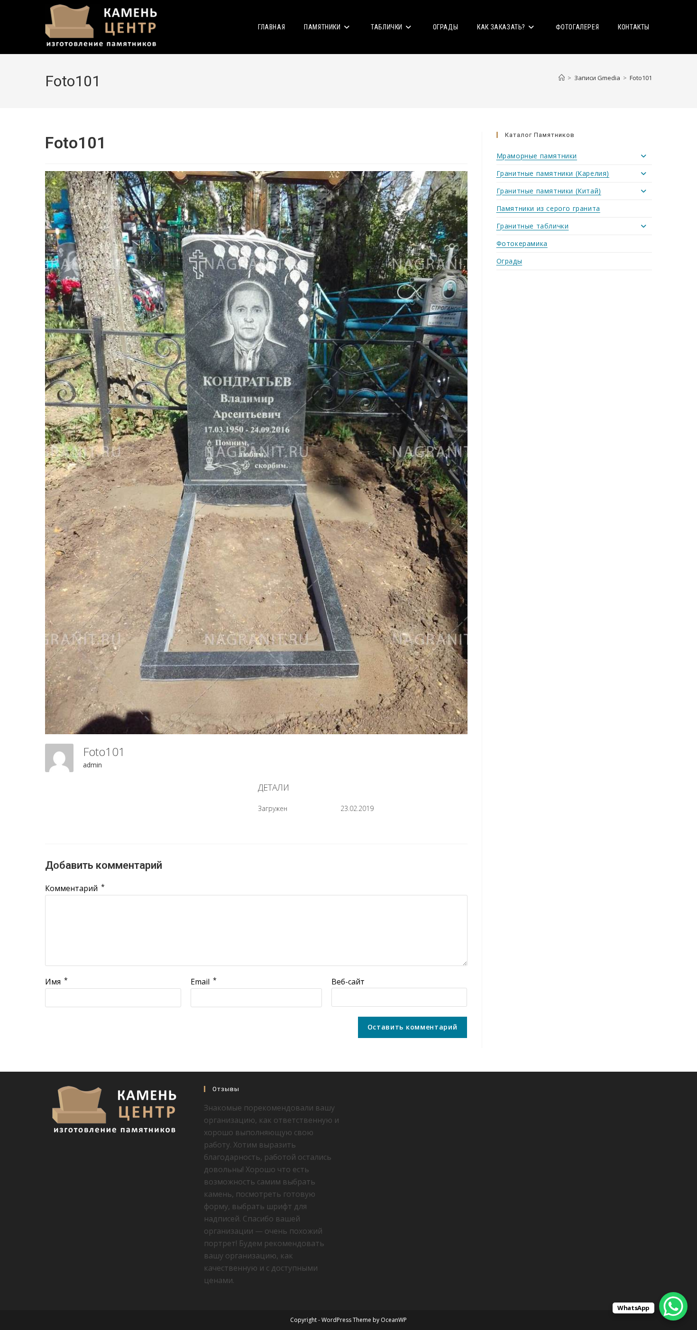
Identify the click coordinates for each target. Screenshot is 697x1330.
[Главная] (562, 77)
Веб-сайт (348, 981)
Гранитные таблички (532, 225)
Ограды (509, 260)
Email (204, 981)
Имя (56, 981)
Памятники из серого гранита (548, 208)
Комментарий (75, 888)
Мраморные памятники (536, 155)
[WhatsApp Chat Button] (673, 1306)
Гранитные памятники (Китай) (548, 190)
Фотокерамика (522, 243)
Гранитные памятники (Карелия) (552, 173)
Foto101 (641, 77)
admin (92, 764)
